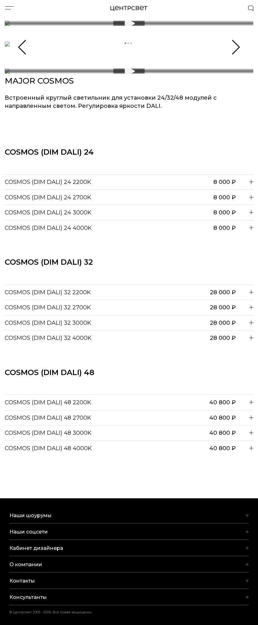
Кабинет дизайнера (36, 548)
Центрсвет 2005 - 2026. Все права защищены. (55, 612)
